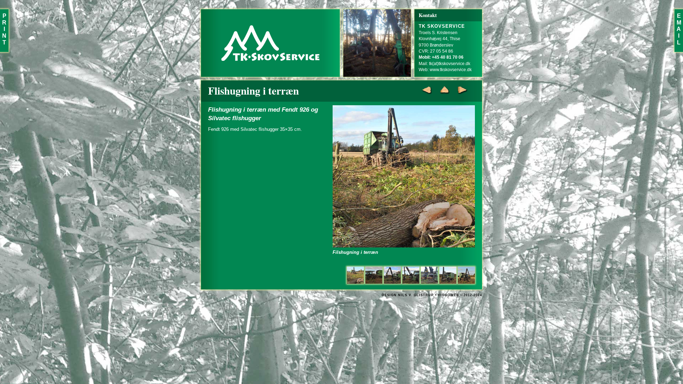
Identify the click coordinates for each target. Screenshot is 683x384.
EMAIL (679, 29)
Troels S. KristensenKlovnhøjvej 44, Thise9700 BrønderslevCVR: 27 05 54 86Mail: (442, 45)
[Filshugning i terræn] (355, 275)
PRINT (4, 29)
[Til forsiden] (270, 43)
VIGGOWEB (448, 295)
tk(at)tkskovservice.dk (449, 63)
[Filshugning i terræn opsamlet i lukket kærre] (373, 275)
